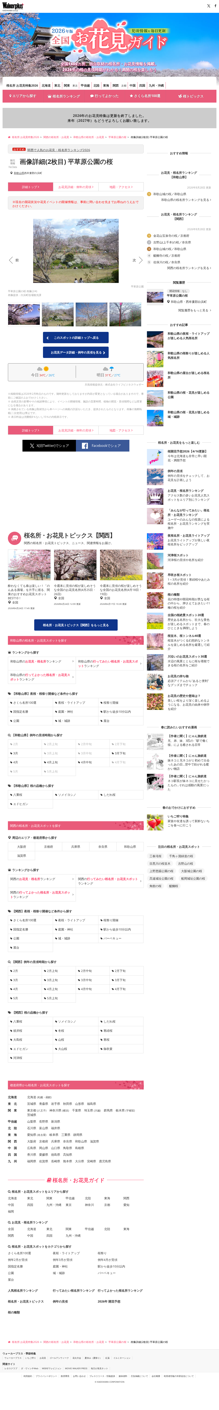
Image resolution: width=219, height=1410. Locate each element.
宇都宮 (130, 1110)
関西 (116, 85)
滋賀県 (21, 856)
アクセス (120, 187)
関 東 (12, 1110)
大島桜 (17, 1040)
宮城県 (31, 1104)
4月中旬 (86, 762)
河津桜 (17, 1058)
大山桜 (62, 1049)
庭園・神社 (65, 711)
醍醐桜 (173, 886)
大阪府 (21, 847)
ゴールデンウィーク (59, 1357)
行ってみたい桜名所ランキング (74, 1290)
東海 (106, 85)
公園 (16, 721)
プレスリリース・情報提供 (102, 1376)
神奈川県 (55, 1110)
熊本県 (67, 1161)
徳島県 (55, 1154)
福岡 (11, 1211)
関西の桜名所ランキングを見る (188, 267)
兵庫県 (75, 847)
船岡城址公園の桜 (193, 878)
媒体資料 (123, 1376)
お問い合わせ (79, 1376)
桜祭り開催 (111, 703)
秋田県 (67, 1104)
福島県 (91, 1104)
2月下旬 (120, 971)
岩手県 (55, 1104)
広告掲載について (139, 1376)
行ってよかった (107, 95)
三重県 (65, 1135)
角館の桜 (155, 886)
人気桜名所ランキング (23, 1290)
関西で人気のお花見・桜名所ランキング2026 (58, 150)
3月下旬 (120, 753)
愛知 (126, 1205)
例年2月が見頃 (18, 1260)
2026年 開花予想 (109, 1301)
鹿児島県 (105, 1161)
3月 (15, 753)
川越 (97, 1110)
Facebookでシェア (106, 445)
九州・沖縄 (156, 85)
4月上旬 (52, 762)
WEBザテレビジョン (51, 1368)
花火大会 (77, 1357)
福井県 (55, 1128)
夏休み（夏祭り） (93, 1357)
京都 (123, 85)
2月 (15, 971)
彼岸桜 (17, 1031)
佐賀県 (43, 1161)
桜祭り (102, 1253)
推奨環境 (65, 1376)
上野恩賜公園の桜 (161, 871)
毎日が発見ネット (99, 1368)
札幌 (40, 1097)
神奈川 (89, 1205)
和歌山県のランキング (35, 661)
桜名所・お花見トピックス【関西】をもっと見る (76, 625)
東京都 (31, 1110)
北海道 (46, 85)
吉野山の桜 (185, 863)
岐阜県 (53, 1135)
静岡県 (77, 1135)
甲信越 (85, 85)
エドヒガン (20, 804)
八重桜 (17, 795)
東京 (75, 85)
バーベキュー (112, 938)
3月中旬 (86, 980)
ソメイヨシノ (67, 795)
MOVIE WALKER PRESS (76, 1368)
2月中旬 (86, 971)
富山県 (43, 1128)
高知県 (67, 1154)
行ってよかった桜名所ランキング (120, 1290)
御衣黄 (108, 1049)
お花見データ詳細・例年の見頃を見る (76, 352)
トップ (29, 187)
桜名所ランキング (66, 96)
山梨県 (31, 1121)
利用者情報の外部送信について (179, 1376)
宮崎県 (91, 1161)
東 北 (12, 1104)
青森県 (43, 1104)
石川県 (31, 1128)
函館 (48, 1097)
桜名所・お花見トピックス (26, 1301)
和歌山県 (19, 173)
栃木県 (120, 1110)
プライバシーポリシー (46, 1376)
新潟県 (55, 1121)
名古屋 (42, 1135)
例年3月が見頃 (63, 1260)
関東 (67, 85)
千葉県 (76, 1110)
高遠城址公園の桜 (161, 878)
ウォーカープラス (13, 1357)
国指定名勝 (20, 711)
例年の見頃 (74, 187)
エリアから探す (24, 95)
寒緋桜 (108, 1031)
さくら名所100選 (147, 95)
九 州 (12, 1161)
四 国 (12, 1154)
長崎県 (55, 1161)
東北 (57, 85)
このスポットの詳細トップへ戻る (76, 338)
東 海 (12, 1135)
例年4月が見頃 (107, 1260)
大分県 (79, 1161)
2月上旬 (52, 971)
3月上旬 (52, 980)
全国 (11, 1229)
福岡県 (31, 1161)
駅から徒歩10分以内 (117, 711)
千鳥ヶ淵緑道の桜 (181, 856)
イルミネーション (121, 1357)
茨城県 (31, 1115)
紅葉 (107, 1357)
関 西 (12, 1141)
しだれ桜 (109, 795)
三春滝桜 (155, 856)
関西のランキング (32, 879)
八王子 (42, 1110)
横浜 (65, 1110)
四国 (142, 85)
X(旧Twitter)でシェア (53, 445)
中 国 (12, 1148)
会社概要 (156, 1376)
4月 (15, 762)
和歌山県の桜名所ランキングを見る (185, 199)
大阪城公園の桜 (191, 871)
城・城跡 (64, 721)
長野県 (43, 1121)
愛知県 (31, 1135)
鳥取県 (67, 1148)
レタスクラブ (10, 1368)
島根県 (79, 1148)
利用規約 (28, 1376)
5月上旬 (52, 998)
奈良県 (102, 847)
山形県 (79, 1104)
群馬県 (108, 1110)
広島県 (31, 1148)
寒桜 (107, 1040)
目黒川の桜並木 (159, 863)
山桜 (61, 1040)
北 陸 (12, 1128)
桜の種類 (14, 1312)
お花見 (43, 1357)
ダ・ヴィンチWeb (29, 1368)
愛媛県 (43, 1154)
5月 (15, 998)
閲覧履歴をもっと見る (193, 310)
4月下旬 (120, 989)
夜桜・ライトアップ (71, 703)
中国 (133, 85)
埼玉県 (88, 1110)
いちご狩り (30, 1357)
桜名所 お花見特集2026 (22, 85)
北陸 (96, 85)
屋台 (107, 721)
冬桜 (61, 1031)
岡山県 (43, 1148)
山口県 (55, 1148)
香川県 (31, 1154)
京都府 (48, 847)
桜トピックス (193, 96)
